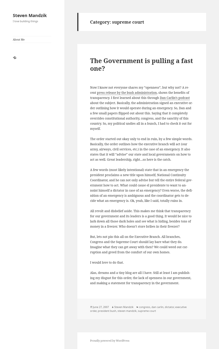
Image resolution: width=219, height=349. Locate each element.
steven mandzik (127, 311)
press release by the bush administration (127, 93)
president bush (107, 311)
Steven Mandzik (30, 15)
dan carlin (158, 307)
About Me (19, 39)
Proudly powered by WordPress (109, 340)
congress (144, 307)
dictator (169, 307)
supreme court (147, 311)
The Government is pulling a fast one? (141, 64)
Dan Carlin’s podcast (175, 98)
